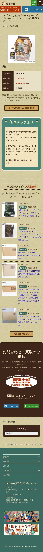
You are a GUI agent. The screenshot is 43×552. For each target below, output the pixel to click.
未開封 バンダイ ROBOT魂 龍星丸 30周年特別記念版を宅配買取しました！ (29, 274)
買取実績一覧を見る (21, 334)
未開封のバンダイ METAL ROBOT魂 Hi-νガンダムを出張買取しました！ (29, 255)
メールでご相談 (34, 9)
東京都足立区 (21, 83)
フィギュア (20, 78)
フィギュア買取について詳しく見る (21, 108)
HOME (4, 444)
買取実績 (13, 444)
